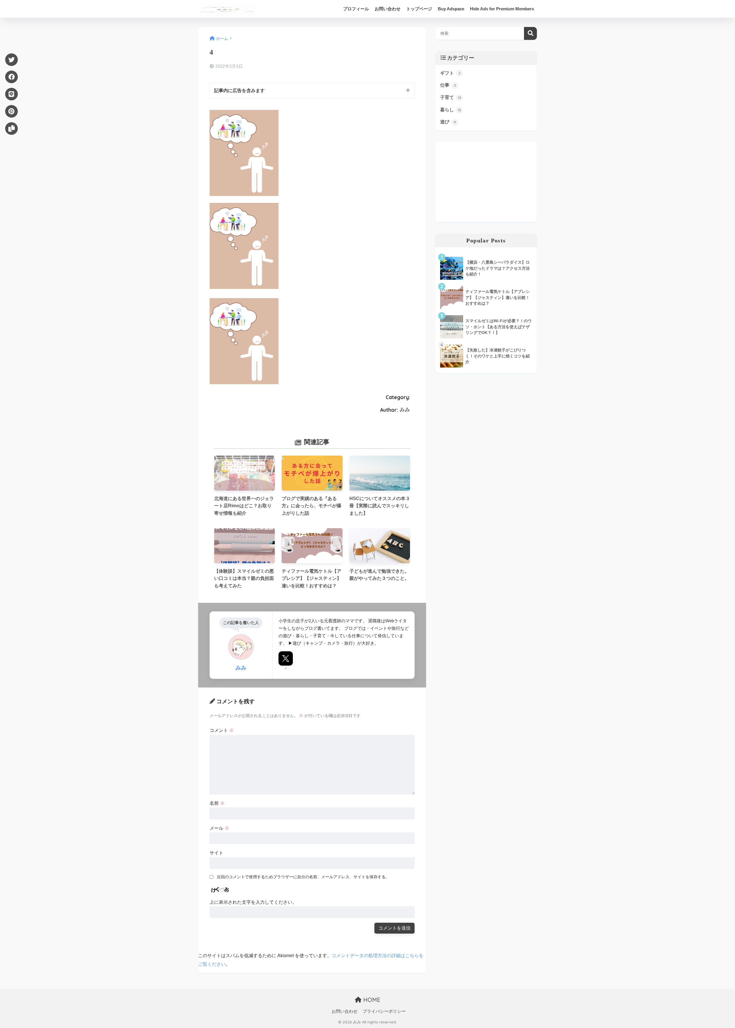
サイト (216, 852)
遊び (448, 121)
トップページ (419, 8)
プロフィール (356, 8)
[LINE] (11, 94)
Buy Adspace (451, 8)
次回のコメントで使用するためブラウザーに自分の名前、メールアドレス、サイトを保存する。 (303, 877)
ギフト (450, 73)
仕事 (448, 85)
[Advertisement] (486, 182)
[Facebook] (11, 77)
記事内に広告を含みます (239, 90)
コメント (222, 730)
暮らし (450, 109)
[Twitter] (11, 59)
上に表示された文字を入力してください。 (253, 902)
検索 (530, 33)
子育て (450, 97)
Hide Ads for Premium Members (502, 8)
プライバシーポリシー (384, 1011)
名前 (217, 803)
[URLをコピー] (11, 128)
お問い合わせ (388, 8)
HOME (370, 999)
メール (219, 828)
